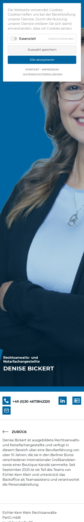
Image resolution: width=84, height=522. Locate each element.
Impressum (50, 69)
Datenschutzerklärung (43, 74)
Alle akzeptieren (42, 60)
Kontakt (32, 69)
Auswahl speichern (42, 50)
